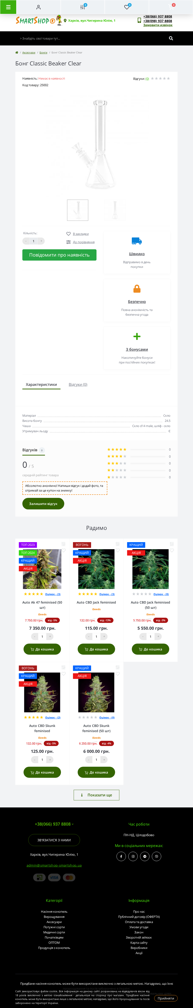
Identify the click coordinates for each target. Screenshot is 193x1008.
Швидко (137, 253)
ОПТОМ (54, 942)
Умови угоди (138, 927)
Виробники (139, 948)
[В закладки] (63, 550)
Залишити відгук (43, 503)
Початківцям (54, 937)
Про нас (139, 911)
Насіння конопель (54, 911)
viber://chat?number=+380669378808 (156, 856)
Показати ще (100, 795)
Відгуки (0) (78, 384)
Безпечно (137, 301)
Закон (138, 932)
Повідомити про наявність (59, 255)
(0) (147, 79)
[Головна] (16, 52)
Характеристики (41, 384)
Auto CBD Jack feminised (96, 602)
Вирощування (54, 917)
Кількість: (30, 233)
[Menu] (8, 7)
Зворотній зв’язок (139, 937)
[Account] (38, 7)
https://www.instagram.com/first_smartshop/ (133, 856)
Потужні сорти (54, 927)
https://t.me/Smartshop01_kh (144, 856)
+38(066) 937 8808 (157, 16)
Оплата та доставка (139, 922)
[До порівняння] (63, 544)
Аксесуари (28, 52)
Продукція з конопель (54, 948)
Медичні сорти (54, 932)
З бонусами (137, 349)
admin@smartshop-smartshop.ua (54, 865)
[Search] (171, 38)
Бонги (43, 52)
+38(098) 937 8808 (157, 21)
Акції (139, 953)
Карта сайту (139, 942)
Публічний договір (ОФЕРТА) (139, 917)
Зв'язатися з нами (54, 840)
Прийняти (166, 998)
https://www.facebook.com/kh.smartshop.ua (121, 856)
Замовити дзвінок (158, 25)
